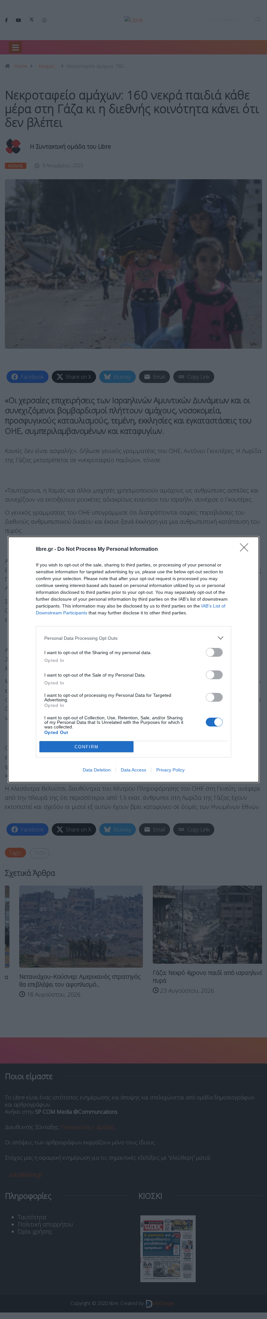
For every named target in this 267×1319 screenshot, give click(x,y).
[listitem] (133, 638)
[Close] (246, 549)
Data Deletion (97, 769)
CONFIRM (87, 746)
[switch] (214, 652)
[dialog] (133, 659)
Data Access (133, 769)
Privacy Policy (170, 769)
